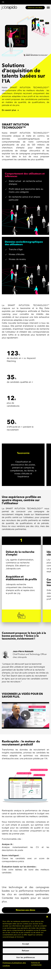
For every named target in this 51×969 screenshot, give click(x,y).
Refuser (25, 951)
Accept (25, 944)
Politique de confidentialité (36, 964)
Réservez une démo (35, 7)
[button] (47, 916)
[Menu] (48, 7)
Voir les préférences (25, 957)
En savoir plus (9, 110)
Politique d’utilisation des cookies (14, 964)
